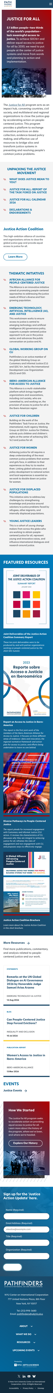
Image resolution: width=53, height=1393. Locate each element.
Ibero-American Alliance (20, 1068)
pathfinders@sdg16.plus (30, 1314)
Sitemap (41, 1388)
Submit (12, 1267)
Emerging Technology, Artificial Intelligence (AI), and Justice (28, 311)
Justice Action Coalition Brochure (21, 920)
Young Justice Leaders (25, 521)
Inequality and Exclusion (21, 1032)
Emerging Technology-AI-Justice (24, 996)
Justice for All (17, 105)
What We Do (23, 1334)
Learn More (15, 257)
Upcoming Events (24, 1350)
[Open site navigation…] (50, 4)
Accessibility (14, 1388)
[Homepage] (7, 4)
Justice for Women (23, 448)
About (24, 1326)
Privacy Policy (28, 1388)
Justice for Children (24, 416)
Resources (23, 1342)
